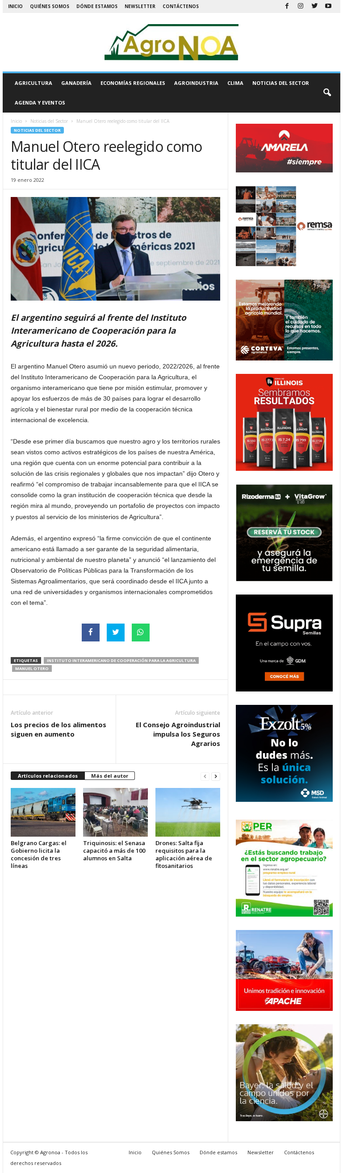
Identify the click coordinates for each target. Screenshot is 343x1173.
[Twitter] (314, 6)
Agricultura (33, 83)
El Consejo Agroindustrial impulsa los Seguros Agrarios (178, 734)
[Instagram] (300, 6)
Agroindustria (196, 83)
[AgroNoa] (171, 42)
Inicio (15, 6)
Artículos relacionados (48, 775)
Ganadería (76, 83)
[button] (327, 93)
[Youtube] (328, 6)
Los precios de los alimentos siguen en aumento (58, 729)
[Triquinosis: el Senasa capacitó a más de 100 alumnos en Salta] (115, 812)
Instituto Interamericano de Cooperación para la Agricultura (121, 660)
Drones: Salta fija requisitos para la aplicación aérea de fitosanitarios (183, 854)
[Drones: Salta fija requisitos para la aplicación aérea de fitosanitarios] (187, 812)
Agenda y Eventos (40, 102)
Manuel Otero (32, 668)
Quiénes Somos (49, 6)
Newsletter (140, 6)
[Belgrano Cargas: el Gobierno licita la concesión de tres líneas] (43, 812)
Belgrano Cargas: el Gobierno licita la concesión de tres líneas (39, 854)
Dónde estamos (96, 6)
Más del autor (109, 775)
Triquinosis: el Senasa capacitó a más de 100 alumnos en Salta (114, 850)
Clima (235, 83)
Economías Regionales (132, 83)
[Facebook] (286, 6)
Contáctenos (181, 6)
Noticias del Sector (280, 83)
